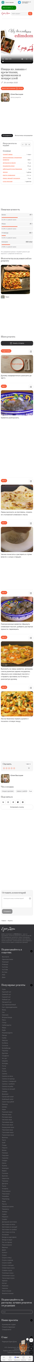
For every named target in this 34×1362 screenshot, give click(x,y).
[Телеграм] (13, 802)
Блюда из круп (7, 1240)
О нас (4, 1337)
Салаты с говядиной (9, 1081)
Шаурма (5, 1061)
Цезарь (4, 1107)
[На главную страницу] (5, 13)
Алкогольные (6, 1291)
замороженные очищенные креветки (12, 159)
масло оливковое (9, 175)
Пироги (4, 1148)
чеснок (5, 172)
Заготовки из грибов (9, 1229)
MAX (3, 975)
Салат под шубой (8, 1102)
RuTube (4, 972)
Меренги (5, 1217)
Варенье (5, 1247)
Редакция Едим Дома (9, 1342)
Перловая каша (7, 1130)
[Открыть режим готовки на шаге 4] (31, 593)
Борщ (4, 1010)
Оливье (4, 1091)
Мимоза (5, 1104)
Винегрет (5, 1094)
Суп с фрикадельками (9, 1007)
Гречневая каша (7, 1122)
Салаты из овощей (8, 1089)
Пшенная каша (7, 1112)
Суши (4, 1068)
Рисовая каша (7, 1117)
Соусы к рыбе (7, 1263)
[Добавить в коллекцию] (31, 1344)
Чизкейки (5, 1196)
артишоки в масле (9, 163)
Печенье (5, 1153)
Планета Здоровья (9, 2)
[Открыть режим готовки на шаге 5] (31, 638)
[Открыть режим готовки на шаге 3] (31, 523)
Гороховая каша (7, 1132)
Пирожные (6, 1194)
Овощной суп (6, 1002)
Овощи (4, 1035)
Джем (4, 1250)
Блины (4, 1150)
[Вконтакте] (3, 802)
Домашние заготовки (9, 1222)
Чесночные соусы (8, 1278)
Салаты (4, 1074)
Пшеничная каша (8, 1135)
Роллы (4, 1071)
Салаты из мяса (7, 1076)
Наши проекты (9, 1320)
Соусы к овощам (8, 1265)
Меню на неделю (7, 7)
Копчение (5, 1235)
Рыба (4, 1030)
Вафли (4, 1171)
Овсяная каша (7, 1120)
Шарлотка (5, 1178)
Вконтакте (5, 957)
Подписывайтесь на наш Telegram (26, 2)
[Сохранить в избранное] (31, 1340)
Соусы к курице (7, 1260)
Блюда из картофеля (9, 1237)
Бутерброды (6, 1048)
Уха (3, 1012)
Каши (4, 1109)
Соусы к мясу (6, 1258)
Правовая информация (13, 1352)
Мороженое (6, 1191)
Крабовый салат (7, 1099)
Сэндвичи (5, 1056)
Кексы (4, 1163)
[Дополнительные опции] (31, 1353)
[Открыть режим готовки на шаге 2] (31, 481)
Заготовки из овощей (9, 1227)
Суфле (4, 1214)
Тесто (4, 1140)
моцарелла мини (9, 166)
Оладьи (4, 1160)
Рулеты (4, 1166)
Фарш (4, 1028)
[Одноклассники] (8, 802)
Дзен (3, 977)
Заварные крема (8, 1206)
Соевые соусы (7, 1270)
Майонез (5, 1286)
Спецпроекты (6, 1330)
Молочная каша (7, 1125)
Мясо (4, 1020)
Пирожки (5, 1155)
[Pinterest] (22, 802)
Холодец (5, 1063)
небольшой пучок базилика (12, 169)
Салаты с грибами (8, 1084)
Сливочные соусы (8, 1268)
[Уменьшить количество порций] (23, 144)
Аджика (4, 1281)
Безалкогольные (7, 1293)
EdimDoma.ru (18, 934)
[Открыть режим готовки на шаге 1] (31, 387)
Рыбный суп (6, 999)
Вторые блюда (7, 1017)
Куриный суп (6, 992)
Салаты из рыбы (7, 1086)
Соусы (4, 1255)
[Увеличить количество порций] (29, 144)
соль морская (7, 181)
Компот (4, 1252)
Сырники (5, 1158)
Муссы (4, 1204)
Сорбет (4, 1219)
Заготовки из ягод (8, 1232)
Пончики (5, 1173)
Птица (4, 1022)
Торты (4, 1186)
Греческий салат (8, 1097)
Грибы (4, 1038)
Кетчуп (4, 1283)
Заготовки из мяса (8, 1224)
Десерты (5, 1183)
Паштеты (5, 1051)
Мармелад (5, 1199)
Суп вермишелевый (9, 1005)
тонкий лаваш (8, 154)
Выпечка (5, 1137)
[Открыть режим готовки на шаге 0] (31, 351)
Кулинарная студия (9, 1324)
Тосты (4, 1066)
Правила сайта (7, 1350)
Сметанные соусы (8, 1275)
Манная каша (6, 1114)
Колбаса (5, 1043)
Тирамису (5, 1209)
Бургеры (5, 1053)
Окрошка (5, 1015)
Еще (30, 791)
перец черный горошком (11, 178)
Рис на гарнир (7, 1242)
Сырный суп (6, 997)
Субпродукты (6, 1025)
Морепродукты (7, 1033)
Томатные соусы (7, 1273)
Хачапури (5, 1168)
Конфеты (5, 1189)
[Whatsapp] (18, 802)
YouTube (5, 967)
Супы (4, 989)
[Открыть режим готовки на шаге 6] (31, 688)
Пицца (4, 1145)
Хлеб (3, 1143)
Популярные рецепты (13, 985)
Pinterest (5, 964)
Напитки (5, 1288)
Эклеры (4, 1212)
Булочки (5, 1176)
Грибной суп (6, 994)
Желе (4, 1201)
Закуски (5, 1040)
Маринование (7, 1245)
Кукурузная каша (8, 1127)
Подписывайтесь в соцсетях (11, 951)
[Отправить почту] (30, 1311)
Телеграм (5, 962)
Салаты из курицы (8, 1079)
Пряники (5, 1181)
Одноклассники (7, 959)
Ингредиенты (7, 135)
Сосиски (5, 1045)
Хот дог (4, 1058)
